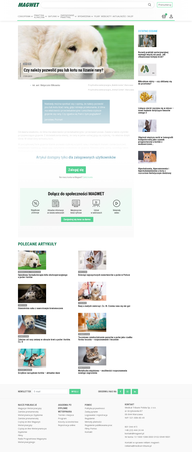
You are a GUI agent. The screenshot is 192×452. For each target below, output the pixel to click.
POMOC (88, 405)
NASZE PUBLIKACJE (27, 405)
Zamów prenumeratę (28, 411)
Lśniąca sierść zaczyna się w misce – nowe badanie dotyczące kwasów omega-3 (156, 110)
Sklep (130, 16)
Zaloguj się (76, 170)
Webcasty (106, 16)
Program (62, 418)
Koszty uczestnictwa (68, 421)
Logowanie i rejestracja (96, 415)
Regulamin (90, 418)
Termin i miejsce (66, 415)
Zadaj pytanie (91, 411)
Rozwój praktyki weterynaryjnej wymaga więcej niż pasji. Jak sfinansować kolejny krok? (153, 54)
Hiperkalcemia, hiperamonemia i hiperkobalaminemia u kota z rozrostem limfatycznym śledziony (154, 170)
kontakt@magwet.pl (134, 433)
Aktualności (119, 16)
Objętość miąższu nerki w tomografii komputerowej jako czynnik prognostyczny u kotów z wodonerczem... (155, 140)
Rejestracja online (66, 425)
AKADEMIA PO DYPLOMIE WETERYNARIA (65, 408)
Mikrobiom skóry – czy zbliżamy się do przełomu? (155, 82)
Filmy (97, 16)
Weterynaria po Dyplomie (30, 415)
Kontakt (88, 431)
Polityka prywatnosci (95, 408)
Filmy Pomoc (91, 428)
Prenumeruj (164, 4)
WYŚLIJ (75, 391)
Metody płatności (93, 421)
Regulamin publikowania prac (98, 425)
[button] (25, 16)
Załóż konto (88, 177)
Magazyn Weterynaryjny (30, 408)
